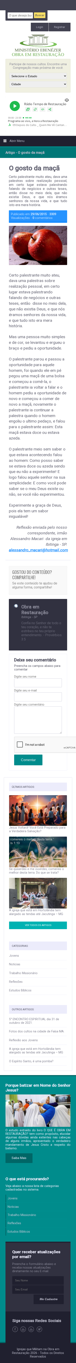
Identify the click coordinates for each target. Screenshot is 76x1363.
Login (39, 27)
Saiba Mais (19, 1158)
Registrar (59, 27)
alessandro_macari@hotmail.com (38, 550)
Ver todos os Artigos (38, 925)
